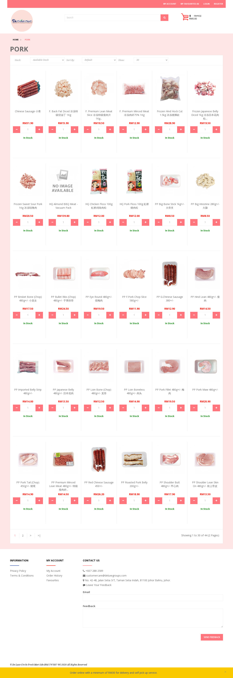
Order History (54, 575)
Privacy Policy (18, 570)
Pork (27, 39)
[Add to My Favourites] (37, 94)
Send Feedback (212, 637)
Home (16, 39)
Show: (121, 60)
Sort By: (70, 60)
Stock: (18, 60)
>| (39, 535)
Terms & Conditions (22, 575)
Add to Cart (26, 87)
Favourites (52, 580)
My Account (53, 570)
